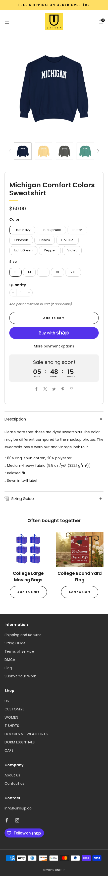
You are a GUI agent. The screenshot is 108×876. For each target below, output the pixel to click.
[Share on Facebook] (36, 388)
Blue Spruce (51, 230)
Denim (44, 240)
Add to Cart (28, 592)
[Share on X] (45, 388)
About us (12, 775)
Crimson (21, 240)
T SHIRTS (12, 725)
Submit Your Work (20, 676)
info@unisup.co (18, 808)
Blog (8, 667)
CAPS (9, 750)
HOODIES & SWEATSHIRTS (26, 733)
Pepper (50, 250)
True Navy (22, 230)
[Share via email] (71, 388)
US (7, 700)
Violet (72, 250)
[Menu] (7, 21)
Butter (77, 230)
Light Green (23, 250)
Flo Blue (67, 240)
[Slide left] (11, 151)
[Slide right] (97, 151)
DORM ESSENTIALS (20, 742)
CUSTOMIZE (14, 709)
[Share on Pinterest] (63, 388)
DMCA (10, 659)
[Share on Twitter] (54, 388)
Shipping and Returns (23, 634)
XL (57, 272)
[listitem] (54, 5)
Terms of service (19, 651)
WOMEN (11, 717)
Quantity (17, 284)
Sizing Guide (15, 643)
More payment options (54, 346)
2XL (73, 272)
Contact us (14, 783)
